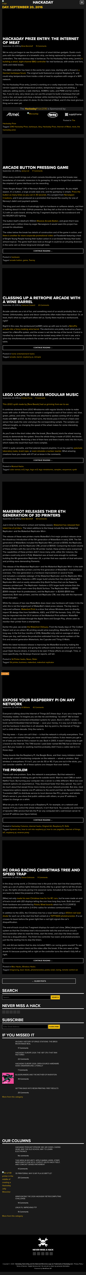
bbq (40, 127)
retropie (37, 357)
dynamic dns (15, 829)
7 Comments (22, 1070)
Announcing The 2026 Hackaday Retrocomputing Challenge (38, 1197)
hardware (15, 257)
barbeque (33, 127)
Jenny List (25, 171)
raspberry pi (28, 357)
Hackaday (43, 2)
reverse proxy (23, 832)
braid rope (24, 451)
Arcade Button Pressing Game (35, 167)
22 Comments (23, 1059)
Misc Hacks (16, 967)
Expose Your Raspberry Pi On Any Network (39, 702)
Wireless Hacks (28, 967)
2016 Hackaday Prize (19, 127)
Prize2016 (36, 108)
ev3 (22, 469)
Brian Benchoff (27, 46)
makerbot (32, 662)
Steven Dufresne (28, 877)
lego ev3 (34, 469)
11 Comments (42, 877)
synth (74, 469)
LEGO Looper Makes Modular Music (41, 394)
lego (27, 469)
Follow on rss (14, 1012)
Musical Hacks (17, 466)
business (23, 662)
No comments (23, 1156)
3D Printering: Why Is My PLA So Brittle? (33, 1173)
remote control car (70, 970)
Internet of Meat (64, 127)
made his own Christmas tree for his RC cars (37, 898)
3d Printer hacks (18, 659)
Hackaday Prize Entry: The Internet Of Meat (41, 40)
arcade (13, 357)
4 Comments (22, 1169)
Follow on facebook (3, 1012)
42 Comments (38, 707)
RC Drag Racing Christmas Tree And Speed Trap (41, 872)
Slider (34, 659)
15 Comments (40, 46)
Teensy (32, 260)
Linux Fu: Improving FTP (26, 1207)
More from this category (12, 1097)
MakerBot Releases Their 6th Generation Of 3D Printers (34, 513)
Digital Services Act (34, 1266)
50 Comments (41, 519)
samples (57, 469)
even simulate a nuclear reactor (46, 451)
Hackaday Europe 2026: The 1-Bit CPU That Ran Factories (36, 1054)
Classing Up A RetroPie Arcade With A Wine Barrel (41, 300)
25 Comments (23, 1093)
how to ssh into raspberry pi (34, 829)
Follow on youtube (11, 1012)
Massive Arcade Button (47, 221)
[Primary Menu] (82, 2)
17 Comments (37, 171)
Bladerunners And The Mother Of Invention (36, 1075)
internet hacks (35, 826)
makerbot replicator (45, 662)
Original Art (47, 826)
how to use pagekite (56, 829)
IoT (4, 832)
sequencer (66, 469)
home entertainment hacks (23, 354)
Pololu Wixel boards (43, 904)
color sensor (15, 469)
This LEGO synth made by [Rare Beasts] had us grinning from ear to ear (35, 404)
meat (74, 127)
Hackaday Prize (49, 127)
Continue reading (46, 251)
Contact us (18, 1012)
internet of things (73, 829)
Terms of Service (22, 1266)
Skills (67, 826)
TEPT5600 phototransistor (62, 916)
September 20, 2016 (11, 46)
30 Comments (23, 1079)
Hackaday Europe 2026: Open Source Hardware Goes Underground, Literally (37, 1065)
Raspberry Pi (58, 826)
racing (58, 970)
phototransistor (37, 970)
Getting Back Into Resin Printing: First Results (36, 1088)
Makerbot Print (28, 609)
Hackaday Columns (19, 826)
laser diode (25, 970)
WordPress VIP (47, 1268)
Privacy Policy (78, 1264)
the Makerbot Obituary (37, 627)
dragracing (14, 970)
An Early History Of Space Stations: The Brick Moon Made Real (36, 1043)
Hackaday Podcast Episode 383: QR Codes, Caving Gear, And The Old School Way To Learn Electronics (38, 1149)
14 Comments (22, 1203)
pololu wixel (50, 970)
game (25, 260)
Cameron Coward (28, 305)
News (28, 659)
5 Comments (40, 398)
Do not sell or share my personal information (55, 1266)
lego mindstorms (46, 469)
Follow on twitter (7, 1012)
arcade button (16, 260)
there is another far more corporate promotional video (28, 235)
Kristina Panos (26, 398)
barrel (19, 357)
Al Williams (25, 707)
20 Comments (43, 305)
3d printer (14, 662)
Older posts (39, 981)
